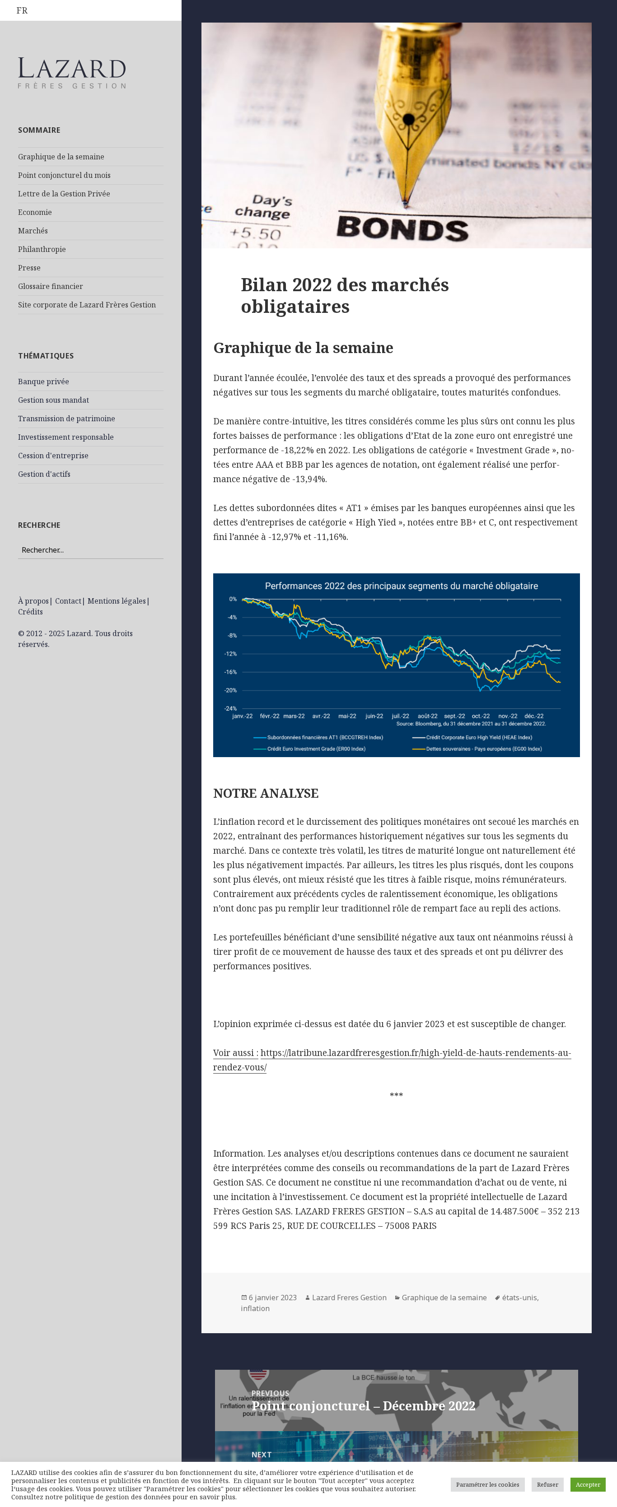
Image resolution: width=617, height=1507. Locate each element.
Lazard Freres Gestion (349, 1297)
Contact (68, 601)
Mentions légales (117, 601)
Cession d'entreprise (53, 455)
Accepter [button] (588, 1484)
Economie (35, 212)
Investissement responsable (66, 437)
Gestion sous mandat (53, 400)
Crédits (30, 612)
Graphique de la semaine (61, 157)
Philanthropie (42, 249)
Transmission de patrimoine (66, 418)
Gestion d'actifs (44, 474)
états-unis (519, 1297)
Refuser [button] (547, 1484)
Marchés (33, 231)
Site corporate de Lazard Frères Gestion (87, 305)
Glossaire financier (50, 286)
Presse (29, 268)
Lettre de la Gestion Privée (64, 194)
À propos (33, 601)
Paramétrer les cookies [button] (487, 1484)
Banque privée (43, 381)
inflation (255, 1308)
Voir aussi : (235, 1053)
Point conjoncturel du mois (64, 175)
